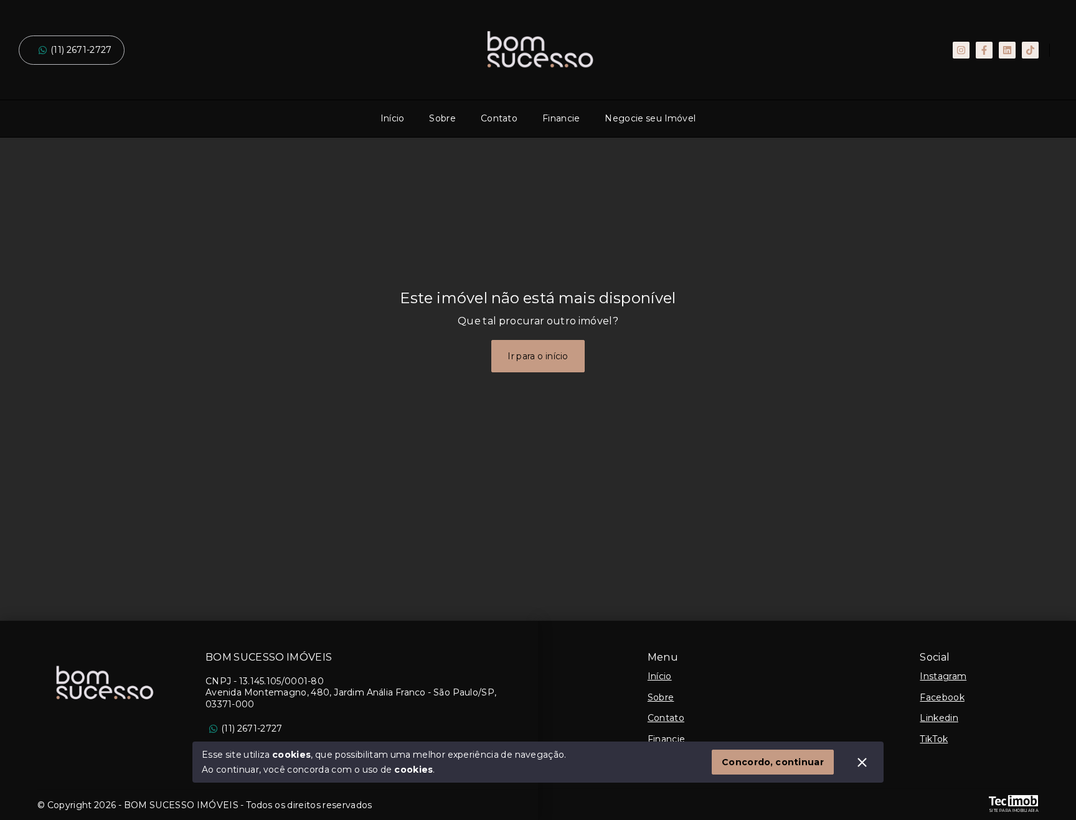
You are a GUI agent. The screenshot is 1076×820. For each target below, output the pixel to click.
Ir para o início (538, 356)
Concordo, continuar (773, 762)
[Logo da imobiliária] (103, 683)
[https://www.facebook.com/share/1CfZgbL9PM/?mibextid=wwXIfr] (984, 50)
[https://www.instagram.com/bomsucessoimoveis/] (961, 50)
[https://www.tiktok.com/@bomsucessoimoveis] (1030, 50)
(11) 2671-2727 (80, 49)
